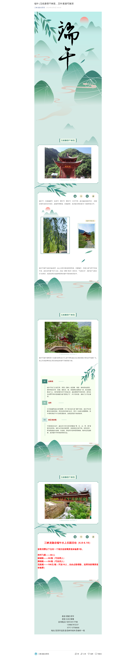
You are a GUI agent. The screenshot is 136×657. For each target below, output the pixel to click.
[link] (43, 654)
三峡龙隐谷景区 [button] (39, 7)
